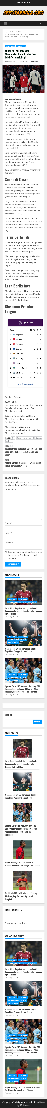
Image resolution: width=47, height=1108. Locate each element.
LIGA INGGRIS (21, 46)
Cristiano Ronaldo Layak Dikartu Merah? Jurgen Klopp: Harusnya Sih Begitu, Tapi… (21, 419)
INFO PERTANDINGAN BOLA (17, 602)
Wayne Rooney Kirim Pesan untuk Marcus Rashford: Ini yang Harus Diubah (22, 864)
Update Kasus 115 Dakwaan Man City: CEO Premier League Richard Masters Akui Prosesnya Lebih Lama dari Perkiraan (23, 670)
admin (9, 61)
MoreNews (39, 1102)
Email (8, 533)
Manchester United (23, 438)
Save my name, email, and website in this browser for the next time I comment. (25, 555)
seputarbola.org (13, 99)
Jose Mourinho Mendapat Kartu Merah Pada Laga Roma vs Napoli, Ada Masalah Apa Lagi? (23, 408)
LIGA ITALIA (32, 602)
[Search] (41, 23)
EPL (13, 438)
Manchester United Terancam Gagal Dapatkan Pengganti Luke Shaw (23, 633)
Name (8, 523)
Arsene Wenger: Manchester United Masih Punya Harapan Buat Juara (23, 462)
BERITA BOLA (10, 46)
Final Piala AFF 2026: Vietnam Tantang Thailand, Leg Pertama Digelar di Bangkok (21, 896)
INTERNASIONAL (13, 642)
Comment (10, 489)
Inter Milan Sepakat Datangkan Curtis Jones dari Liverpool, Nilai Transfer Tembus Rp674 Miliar (23, 592)
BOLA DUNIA (23, 599)
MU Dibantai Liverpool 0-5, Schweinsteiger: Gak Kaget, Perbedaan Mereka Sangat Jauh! (23, 430)
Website (9, 542)
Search (8, 715)
